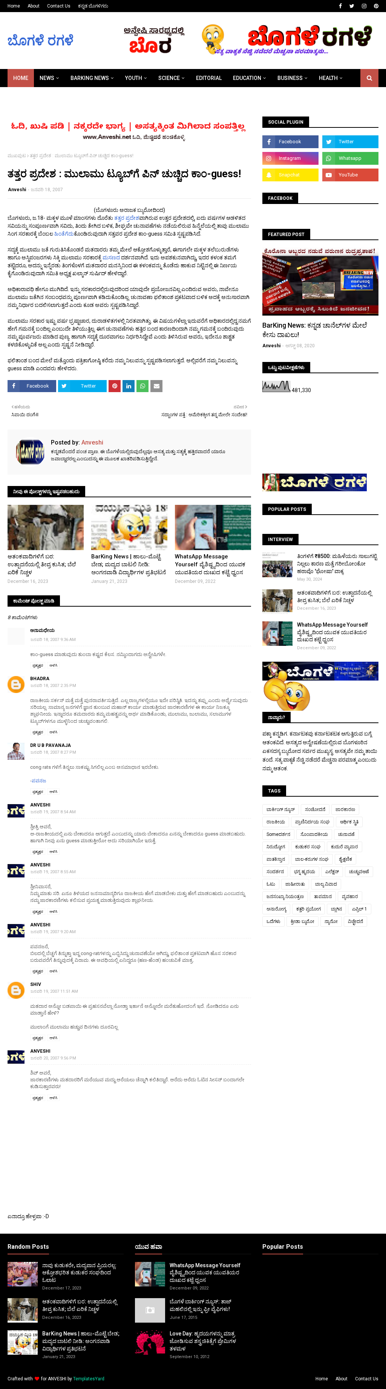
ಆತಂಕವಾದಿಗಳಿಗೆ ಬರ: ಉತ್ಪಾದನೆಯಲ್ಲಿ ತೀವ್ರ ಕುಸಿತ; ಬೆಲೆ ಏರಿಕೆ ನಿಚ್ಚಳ (42, 564)
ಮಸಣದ (112, 257)
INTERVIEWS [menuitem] (28, 96)
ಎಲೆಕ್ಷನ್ (332, 871)
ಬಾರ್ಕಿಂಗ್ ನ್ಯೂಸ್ (281, 809)
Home (14, 6)
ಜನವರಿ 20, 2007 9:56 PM (53, 1058)
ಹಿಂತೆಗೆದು (64, 234)
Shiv (35, 984)
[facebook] (340, 6)
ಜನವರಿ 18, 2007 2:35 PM (53, 685)
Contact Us (58, 6)
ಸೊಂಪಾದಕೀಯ (314, 834)
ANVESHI (57, 1378)
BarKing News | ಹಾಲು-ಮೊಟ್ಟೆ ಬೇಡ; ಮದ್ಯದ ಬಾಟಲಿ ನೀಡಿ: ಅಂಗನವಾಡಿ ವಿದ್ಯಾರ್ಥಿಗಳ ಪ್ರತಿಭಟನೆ (128, 564)
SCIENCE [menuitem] (169, 78)
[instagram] (364, 6)
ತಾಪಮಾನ (323, 896)
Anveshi (17, 189)
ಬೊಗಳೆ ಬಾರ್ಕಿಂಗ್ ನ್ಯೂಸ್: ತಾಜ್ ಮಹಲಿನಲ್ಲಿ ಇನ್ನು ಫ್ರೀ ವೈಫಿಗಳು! (200, 1305)
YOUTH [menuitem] (133, 78)
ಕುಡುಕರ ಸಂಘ (308, 846)
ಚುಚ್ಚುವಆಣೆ (359, 871)
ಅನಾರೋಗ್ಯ (276, 909)
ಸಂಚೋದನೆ (315, 809)
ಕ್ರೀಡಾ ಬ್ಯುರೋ (302, 921)
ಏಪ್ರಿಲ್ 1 (359, 909)
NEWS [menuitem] (47, 78)
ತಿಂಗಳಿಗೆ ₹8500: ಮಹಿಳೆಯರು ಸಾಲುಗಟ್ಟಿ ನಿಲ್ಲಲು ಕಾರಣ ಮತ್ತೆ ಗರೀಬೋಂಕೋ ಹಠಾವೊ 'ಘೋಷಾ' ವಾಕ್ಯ (337, 563)
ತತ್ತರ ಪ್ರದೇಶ (126, 218)
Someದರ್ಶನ (278, 834)
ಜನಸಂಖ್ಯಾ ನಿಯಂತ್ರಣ (285, 896)
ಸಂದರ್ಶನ (275, 871)
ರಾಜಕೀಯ (276, 822)
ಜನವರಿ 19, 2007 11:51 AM (54, 991)
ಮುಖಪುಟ (17, 155)
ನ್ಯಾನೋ (331, 921)
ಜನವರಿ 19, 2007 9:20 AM (53, 931)
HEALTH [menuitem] (328, 78)
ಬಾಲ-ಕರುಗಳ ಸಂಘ (312, 859)
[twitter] (352, 6)
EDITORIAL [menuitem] (209, 78)
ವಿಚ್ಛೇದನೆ (355, 921)
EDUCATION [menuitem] (247, 78)
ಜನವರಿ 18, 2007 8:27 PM (53, 752)
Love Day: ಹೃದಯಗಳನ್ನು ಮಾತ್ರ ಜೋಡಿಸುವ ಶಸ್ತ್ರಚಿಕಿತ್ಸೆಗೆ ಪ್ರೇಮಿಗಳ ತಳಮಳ (203, 1341)
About (34, 6)
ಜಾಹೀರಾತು (295, 884)
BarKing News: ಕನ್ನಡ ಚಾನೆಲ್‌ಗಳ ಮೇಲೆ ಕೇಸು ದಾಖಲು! (314, 330)
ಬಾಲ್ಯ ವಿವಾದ (326, 884)
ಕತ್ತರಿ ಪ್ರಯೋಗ (308, 909)
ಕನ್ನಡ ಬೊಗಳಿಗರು (93, 6)
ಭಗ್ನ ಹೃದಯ (304, 871)
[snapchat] (290, 175)
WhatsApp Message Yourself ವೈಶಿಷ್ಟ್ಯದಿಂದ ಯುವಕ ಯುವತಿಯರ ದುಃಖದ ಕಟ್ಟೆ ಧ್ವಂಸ (210, 564)
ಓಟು (271, 884)
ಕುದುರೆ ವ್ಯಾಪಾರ (344, 846)
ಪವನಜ (39, 780)
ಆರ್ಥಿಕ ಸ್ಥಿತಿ (349, 822)
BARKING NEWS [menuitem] (89, 78)
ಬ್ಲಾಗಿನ (336, 909)
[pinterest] (375, 6)
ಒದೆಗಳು (273, 921)
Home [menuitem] (20, 78)
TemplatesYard (88, 1378)
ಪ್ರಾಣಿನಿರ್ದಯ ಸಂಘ (312, 822)
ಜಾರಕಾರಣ (345, 809)
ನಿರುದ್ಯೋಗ (276, 846)
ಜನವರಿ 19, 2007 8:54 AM (53, 811)
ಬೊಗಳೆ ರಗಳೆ (41, 41)
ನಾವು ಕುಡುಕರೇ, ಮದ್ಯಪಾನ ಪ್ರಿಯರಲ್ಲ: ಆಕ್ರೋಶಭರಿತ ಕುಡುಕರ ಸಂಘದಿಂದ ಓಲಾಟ (79, 1272)
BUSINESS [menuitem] (290, 78)
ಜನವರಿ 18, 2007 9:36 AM (53, 639)
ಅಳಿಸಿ (53, 665)
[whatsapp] (350, 158)
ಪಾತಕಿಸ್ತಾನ (276, 859)
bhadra (39, 678)
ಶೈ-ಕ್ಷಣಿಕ (345, 859)
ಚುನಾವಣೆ (346, 834)
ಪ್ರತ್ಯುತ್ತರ (37, 665)
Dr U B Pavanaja (50, 745)
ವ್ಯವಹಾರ (350, 896)
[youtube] (350, 175)
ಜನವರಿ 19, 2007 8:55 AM (53, 871)
